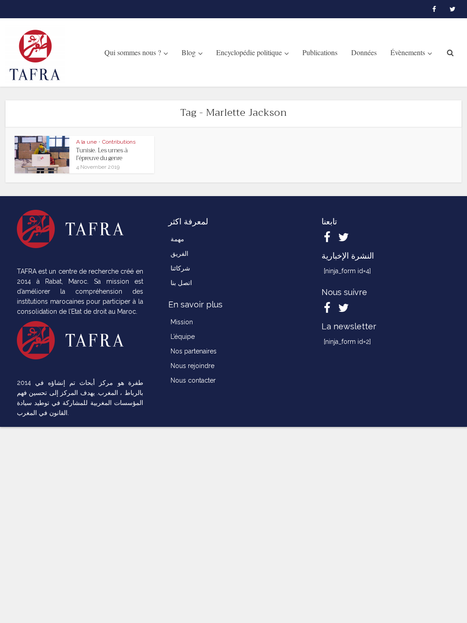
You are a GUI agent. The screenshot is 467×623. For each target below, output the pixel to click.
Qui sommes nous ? (132, 52)
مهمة (177, 239)
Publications (319, 52)
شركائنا (180, 268)
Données (364, 52)
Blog (189, 52)
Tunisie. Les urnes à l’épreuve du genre (102, 154)
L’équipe (183, 336)
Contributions (118, 142)
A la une (86, 142)
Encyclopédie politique (249, 52)
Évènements (407, 52)
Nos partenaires (194, 351)
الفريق (179, 253)
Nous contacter (193, 380)
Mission (182, 322)
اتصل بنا (181, 282)
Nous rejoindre (192, 365)
